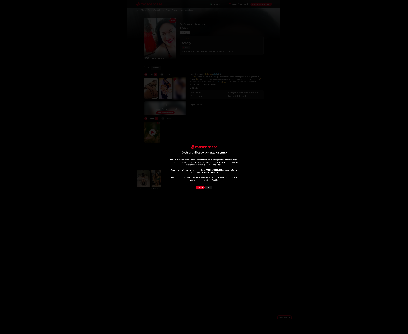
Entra (200, 187)
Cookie (215, 180)
